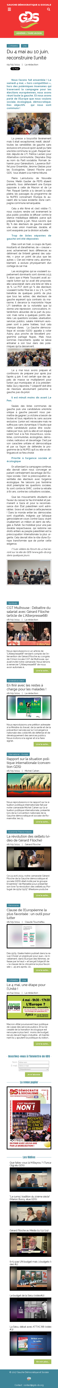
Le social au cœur (16, 681)
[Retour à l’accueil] (29, 1378)
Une (24, 46)
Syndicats (12, 603)
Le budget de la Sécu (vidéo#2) (27, 1295)
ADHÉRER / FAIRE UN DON (29, 33)
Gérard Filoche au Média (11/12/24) (29, 1230)
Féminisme (13, 905)
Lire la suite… (42, 670)
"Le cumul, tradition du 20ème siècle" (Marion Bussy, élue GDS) (30, 1198)
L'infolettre (13, 46)
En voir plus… (42, 1362)
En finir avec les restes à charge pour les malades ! (26, 687)
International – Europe (18, 754)
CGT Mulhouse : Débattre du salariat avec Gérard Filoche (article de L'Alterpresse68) (29, 611)
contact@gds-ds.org (34, 1385)
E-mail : (14, 1065)
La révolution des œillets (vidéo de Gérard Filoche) (28, 838)
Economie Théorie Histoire (19, 832)
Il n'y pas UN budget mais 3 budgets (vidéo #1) (32, 1263)
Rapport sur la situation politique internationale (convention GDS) (29, 763)
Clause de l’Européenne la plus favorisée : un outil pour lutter (28, 914)
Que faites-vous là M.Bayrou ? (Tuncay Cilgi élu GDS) (31, 1164)
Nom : (15, 1062)
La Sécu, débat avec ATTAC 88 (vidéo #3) (31, 1328)
